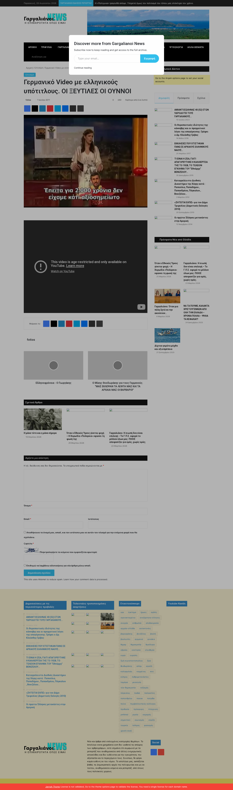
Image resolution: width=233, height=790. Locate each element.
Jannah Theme (52, 786)
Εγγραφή (149, 58)
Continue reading (83, 67)
